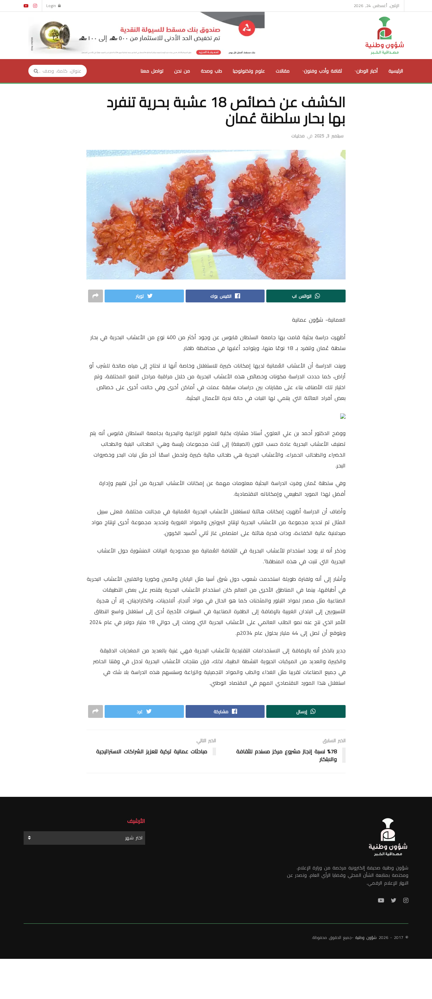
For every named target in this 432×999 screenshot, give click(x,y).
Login (52, 5)
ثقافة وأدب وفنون (323, 70)
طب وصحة (211, 70)
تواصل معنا (152, 70)
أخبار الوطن (367, 70)
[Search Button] (33, 71)
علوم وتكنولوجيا (249, 70)
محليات (298, 136)
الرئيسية (395, 70)
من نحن (182, 70)
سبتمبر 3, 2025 (329, 136)
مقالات (283, 70)
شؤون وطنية (366, 937)
